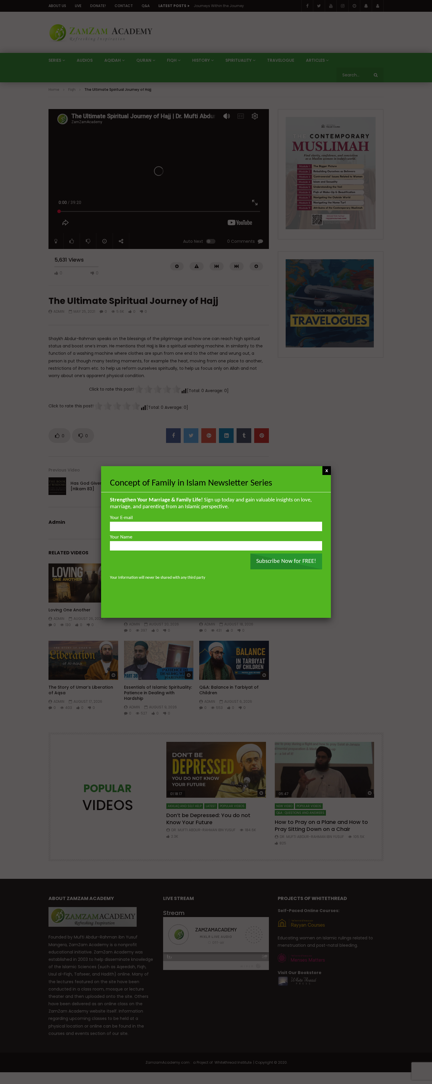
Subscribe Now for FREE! (286, 561)
